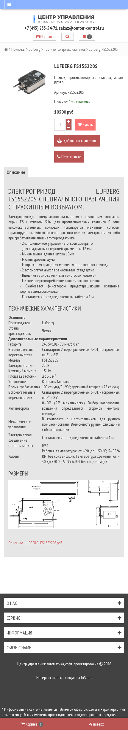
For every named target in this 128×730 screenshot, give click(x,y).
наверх (98, 724)
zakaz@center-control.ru (81, 28)
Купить (87, 124)
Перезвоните (70, 156)
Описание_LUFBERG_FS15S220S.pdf (35, 542)
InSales (86, 677)
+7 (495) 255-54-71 (40, 28)
